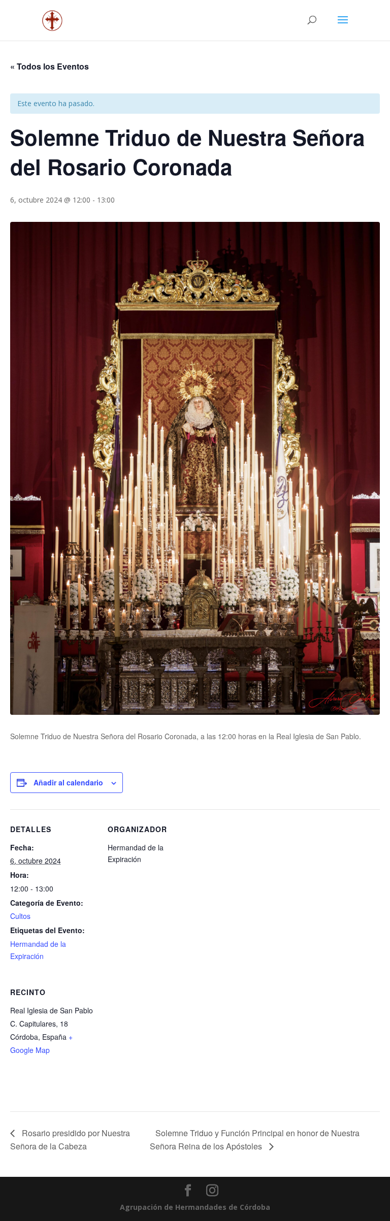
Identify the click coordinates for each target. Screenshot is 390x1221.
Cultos (20, 916)
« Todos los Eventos (49, 66)
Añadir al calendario (68, 782)
